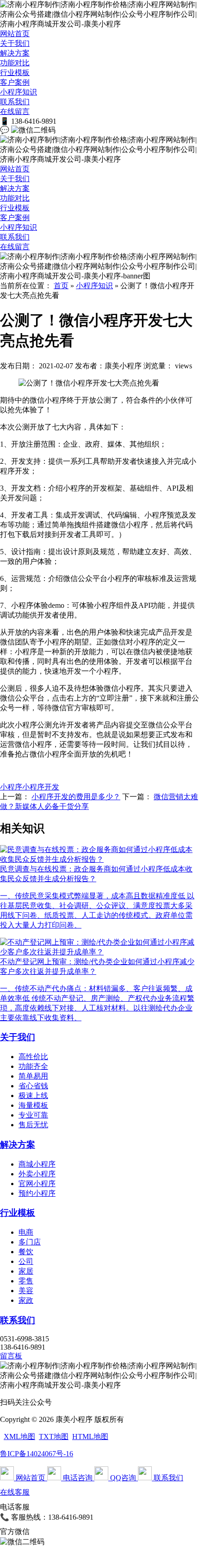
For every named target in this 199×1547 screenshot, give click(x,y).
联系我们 (15, 102)
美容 (26, 1290)
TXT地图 (53, 1436)
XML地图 (19, 1436)
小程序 (11, 787)
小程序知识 (18, 92)
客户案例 (15, 82)
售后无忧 (33, 1125)
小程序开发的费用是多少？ (75, 797)
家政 (26, 1300)
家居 (26, 1271)
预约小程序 (37, 1193)
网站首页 (15, 34)
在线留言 (15, 111)
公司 (26, 1261)
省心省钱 (33, 1086)
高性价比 (33, 1057)
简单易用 (33, 1076)
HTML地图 (90, 1436)
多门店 (30, 1242)
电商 (26, 1232)
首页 (61, 286)
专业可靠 (33, 1115)
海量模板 (33, 1105)
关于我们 (15, 43)
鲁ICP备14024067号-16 (36, 1454)
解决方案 (15, 53)
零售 (26, 1281)
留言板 (11, 1356)
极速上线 (33, 1095)
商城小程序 (37, 1164)
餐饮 (26, 1252)
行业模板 (15, 72)
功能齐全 (33, 1066)
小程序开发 (40, 787)
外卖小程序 (37, 1174)
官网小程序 (37, 1183)
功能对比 (15, 63)
